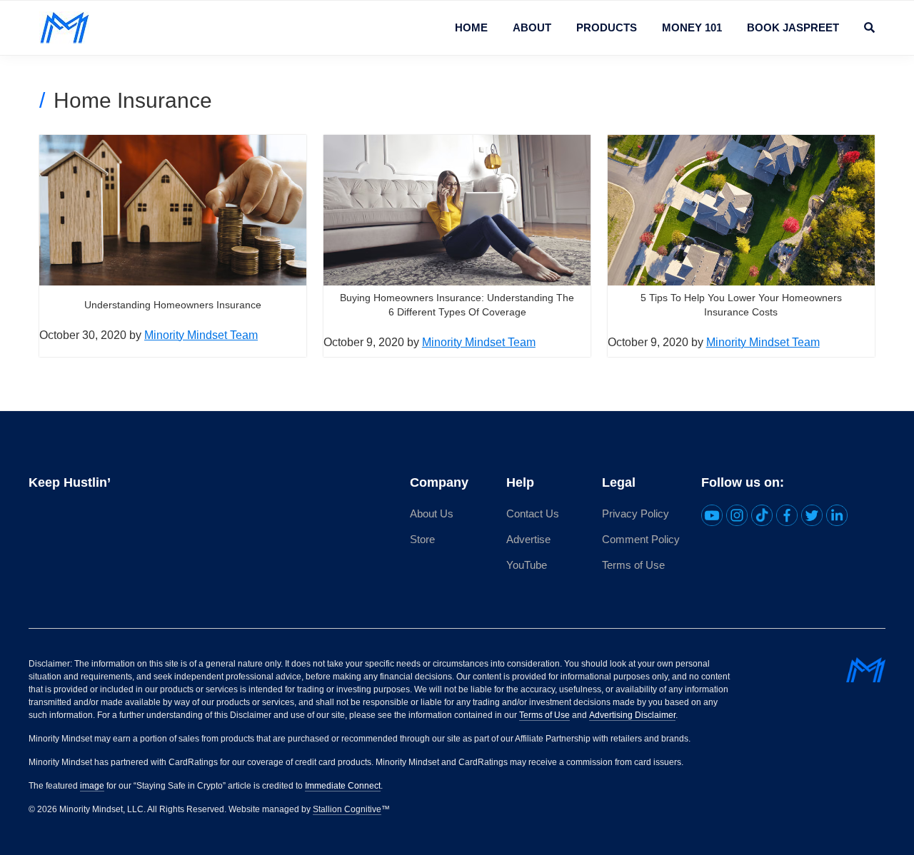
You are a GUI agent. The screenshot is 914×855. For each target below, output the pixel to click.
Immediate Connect (343, 786)
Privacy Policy (635, 513)
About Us (431, 513)
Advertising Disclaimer (632, 715)
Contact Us (532, 513)
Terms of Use (633, 565)
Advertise (528, 539)
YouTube (526, 565)
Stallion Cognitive (347, 809)
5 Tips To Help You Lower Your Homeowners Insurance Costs (741, 305)
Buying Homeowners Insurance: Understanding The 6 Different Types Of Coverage (457, 305)
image (92, 786)
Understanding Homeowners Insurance (172, 304)
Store (422, 539)
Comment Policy (641, 539)
